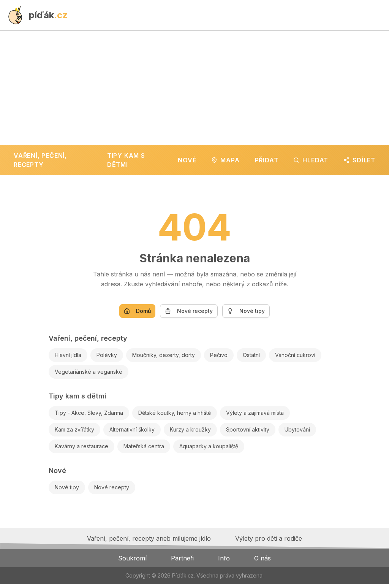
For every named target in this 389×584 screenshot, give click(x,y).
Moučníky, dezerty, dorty (163, 355)
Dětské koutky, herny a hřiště (174, 412)
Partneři (182, 558)
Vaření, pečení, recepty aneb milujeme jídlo (149, 538)
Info (224, 558)
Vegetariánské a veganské (88, 371)
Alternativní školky (132, 429)
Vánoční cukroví (295, 355)
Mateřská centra (143, 446)
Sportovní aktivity (247, 429)
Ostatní (251, 355)
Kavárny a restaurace (81, 446)
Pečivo (219, 355)
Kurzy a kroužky (190, 429)
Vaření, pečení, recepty (88, 338)
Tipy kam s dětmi (77, 396)
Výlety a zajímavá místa (255, 412)
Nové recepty (195, 311)
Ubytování (297, 429)
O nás (262, 558)
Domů (143, 311)
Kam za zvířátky (74, 429)
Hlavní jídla (68, 355)
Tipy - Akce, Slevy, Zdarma (89, 412)
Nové (57, 470)
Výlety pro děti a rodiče (268, 538)
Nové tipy (252, 311)
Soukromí (132, 558)
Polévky (106, 355)
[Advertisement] (194, 88)
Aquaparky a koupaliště (208, 446)
